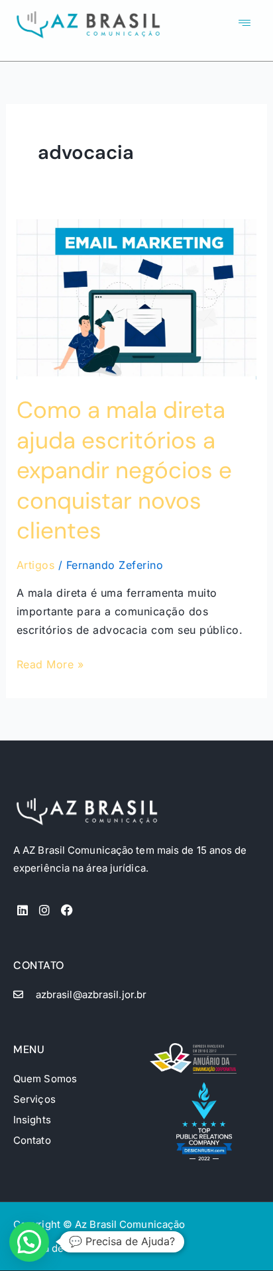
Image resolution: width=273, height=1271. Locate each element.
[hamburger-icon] (244, 23)
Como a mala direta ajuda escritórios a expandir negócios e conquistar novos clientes (124, 470)
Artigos (36, 565)
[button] (29, 1242)
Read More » (50, 663)
